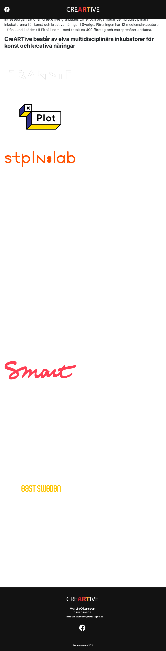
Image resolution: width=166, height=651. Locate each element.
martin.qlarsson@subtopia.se (85, 616)
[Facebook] (7, 9)
